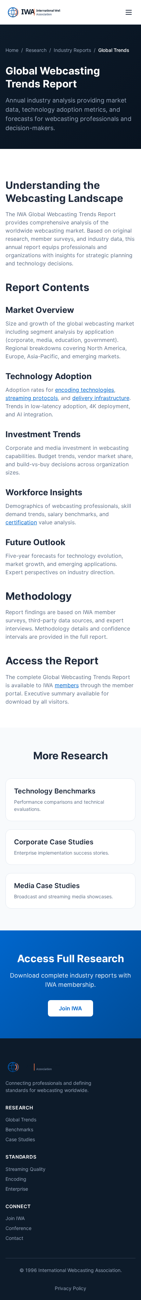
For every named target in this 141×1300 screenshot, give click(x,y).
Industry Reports (72, 50)
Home (11, 50)
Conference (18, 1228)
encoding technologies (84, 389)
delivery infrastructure (100, 398)
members (67, 685)
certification (21, 522)
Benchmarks (19, 1129)
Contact (14, 1238)
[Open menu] (129, 12)
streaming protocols (31, 398)
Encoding (15, 1179)
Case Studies (20, 1139)
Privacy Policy (70, 1288)
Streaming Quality (25, 1169)
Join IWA (70, 1008)
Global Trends (20, 1119)
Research (36, 50)
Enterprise (16, 1189)
